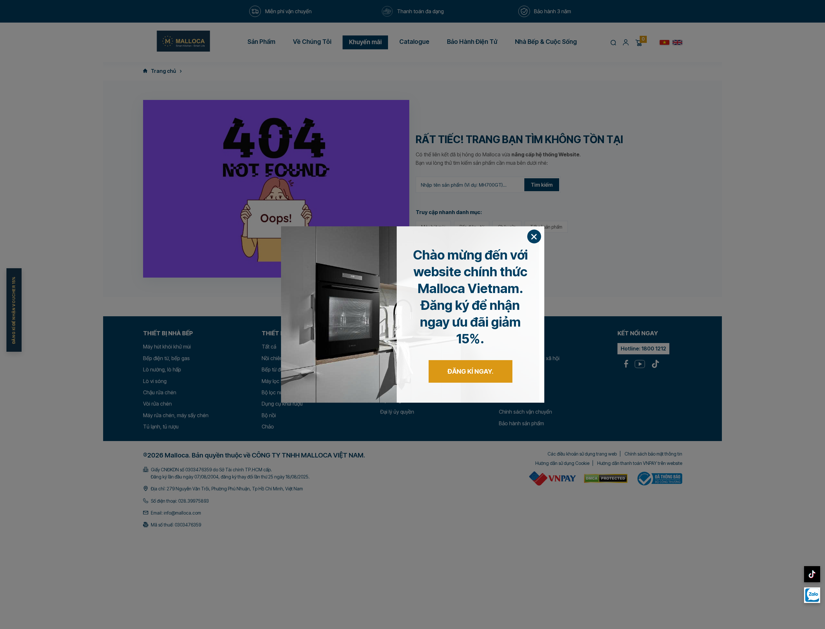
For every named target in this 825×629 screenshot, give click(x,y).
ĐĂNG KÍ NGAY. (470, 371)
